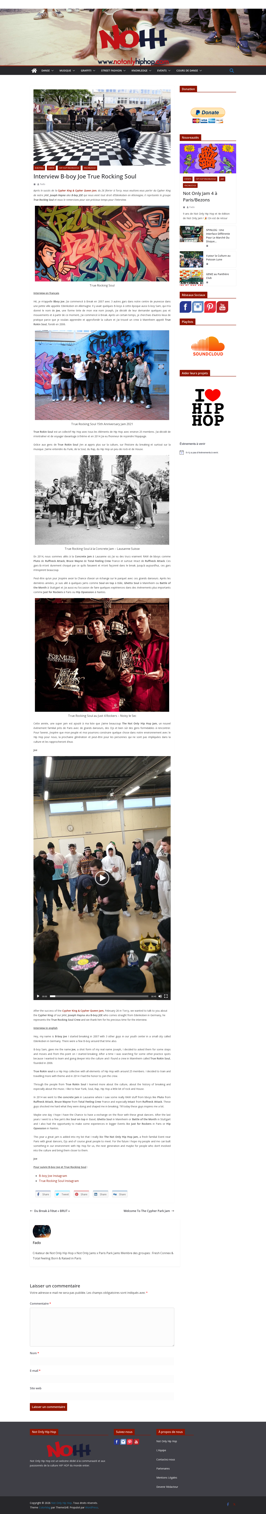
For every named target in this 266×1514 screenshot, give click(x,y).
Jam (222, 179)
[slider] (99, 996)
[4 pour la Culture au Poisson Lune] (191, 259)
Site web (35, 1388)
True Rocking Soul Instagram (59, 1181)
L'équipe (161, 1450)
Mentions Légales (166, 1477)
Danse (45, 70)
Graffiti (86, 70)
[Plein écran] (166, 996)
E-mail (35, 1371)
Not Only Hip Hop (166, 1441)
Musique (65, 70)
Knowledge (139, 70)
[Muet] (160, 996)
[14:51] (184, 207)
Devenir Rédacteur (167, 1486)
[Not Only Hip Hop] (133, 11)
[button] (52, 70)
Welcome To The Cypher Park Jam (147, 1211)
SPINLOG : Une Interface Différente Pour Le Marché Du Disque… (218, 235)
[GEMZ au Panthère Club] (191, 278)
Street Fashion (111, 70)
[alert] (208, 452)
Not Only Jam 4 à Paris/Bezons (200, 196)
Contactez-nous (165, 1459)
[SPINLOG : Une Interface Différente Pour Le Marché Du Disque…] (191, 237)
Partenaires (163, 1468)
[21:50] (207, 246)
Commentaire (40, 1304)
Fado (42, 184)
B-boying (39, 168)
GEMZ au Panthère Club (217, 276)
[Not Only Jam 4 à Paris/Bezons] (208, 158)
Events (162, 70)
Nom (34, 1353)
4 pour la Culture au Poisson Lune (218, 257)
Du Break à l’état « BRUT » (52, 1211)
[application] (102, 878)
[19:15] (207, 264)
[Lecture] (38, 996)
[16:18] (207, 282)
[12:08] (34, 184)
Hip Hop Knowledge (69, 168)
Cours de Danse (187, 70)
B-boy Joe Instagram (53, 1176)
